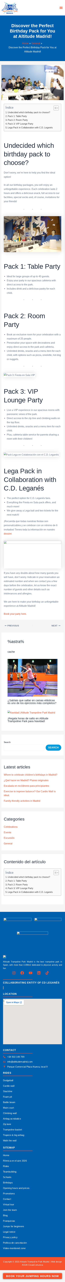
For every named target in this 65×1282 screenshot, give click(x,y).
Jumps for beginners (13, 1226)
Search (7, 742)
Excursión (9, 837)
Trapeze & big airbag (13, 1135)
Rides (6, 1166)
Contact (7, 1199)
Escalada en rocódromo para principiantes (26, 785)
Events (7, 832)
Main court (8, 1108)
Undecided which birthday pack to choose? (29, 112)
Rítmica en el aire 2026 (15, 1161)
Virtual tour (8, 1204)
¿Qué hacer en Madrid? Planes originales (26, 780)
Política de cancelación (15, 1243)
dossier (7, 533)
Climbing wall (10, 1113)
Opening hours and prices (16, 1188)
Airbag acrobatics (12, 1118)
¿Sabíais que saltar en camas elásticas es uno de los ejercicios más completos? (32, 702)
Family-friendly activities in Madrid (22, 800)
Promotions (9, 1193)
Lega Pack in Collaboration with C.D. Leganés (30, 127)
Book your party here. (15, 613)
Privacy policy (10, 1237)
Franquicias (9, 1221)
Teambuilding (9, 1172)
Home (6, 1155)
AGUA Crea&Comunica (32, 1265)
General (8, 843)
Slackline (7, 1091)
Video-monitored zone (14, 1248)
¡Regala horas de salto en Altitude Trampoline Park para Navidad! (28, 720)
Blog (5, 1215)
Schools (7, 1177)
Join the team (10, 1210)
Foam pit (7, 1097)
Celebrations (11, 826)
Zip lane (7, 1124)
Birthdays (8, 1182)
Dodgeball (8, 1080)
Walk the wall (9, 1140)
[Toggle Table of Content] (54, 108)
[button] (60, 7)
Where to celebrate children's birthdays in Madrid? (30, 774)
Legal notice (9, 1232)
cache (11, 651)
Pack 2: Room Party (18, 120)
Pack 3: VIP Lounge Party (20, 124)
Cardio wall (8, 1086)
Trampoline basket (12, 1129)
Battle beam (9, 1102)
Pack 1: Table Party (17, 116)
